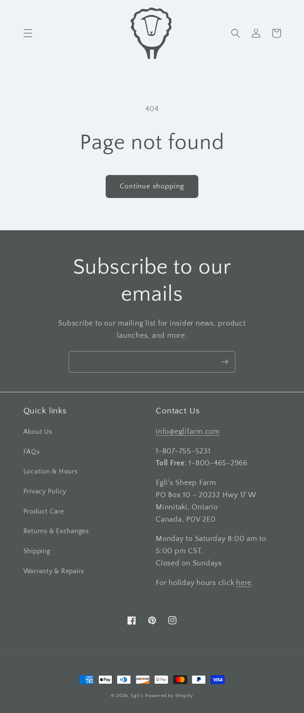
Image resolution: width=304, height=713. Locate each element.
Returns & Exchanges (56, 531)
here (243, 583)
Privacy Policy (45, 491)
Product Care (43, 511)
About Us (37, 432)
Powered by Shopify (169, 695)
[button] (28, 33)
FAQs (31, 452)
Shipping (36, 551)
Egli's (137, 695)
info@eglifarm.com (188, 432)
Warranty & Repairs (54, 571)
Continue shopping (152, 186)
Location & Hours (50, 471)
